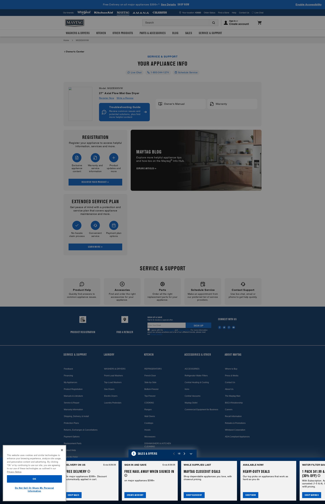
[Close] (62, 450)
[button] (162, 454)
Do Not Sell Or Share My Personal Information (34, 489)
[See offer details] (88, 471)
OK (34, 478)
